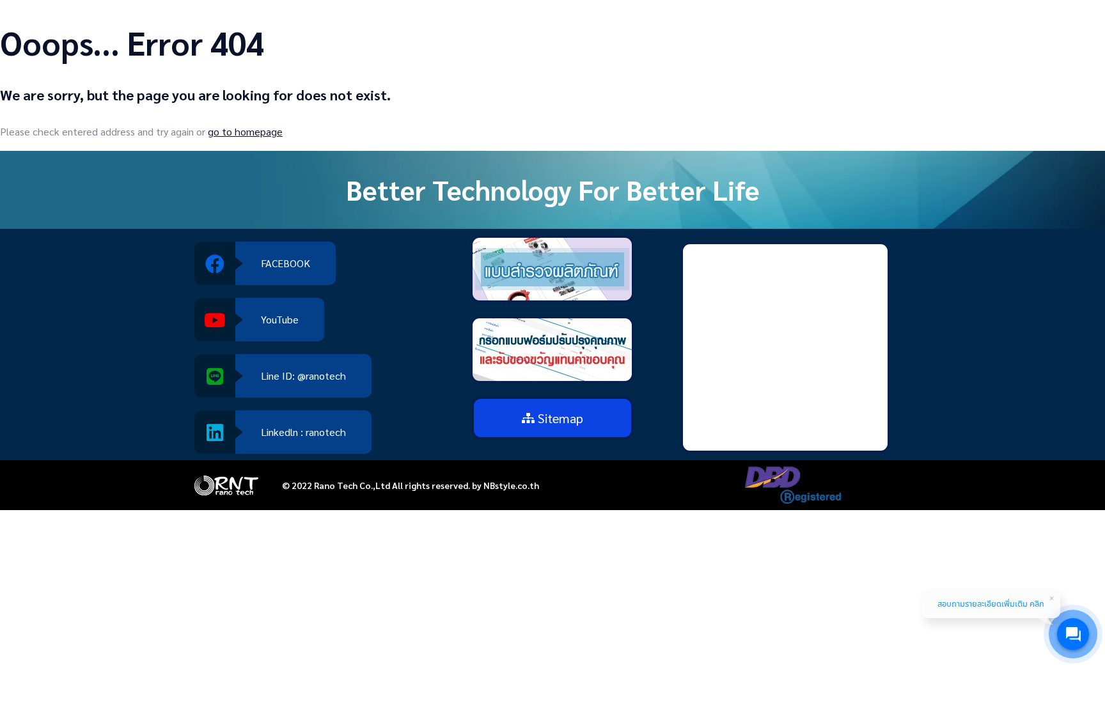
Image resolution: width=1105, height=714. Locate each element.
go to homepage (245, 131)
